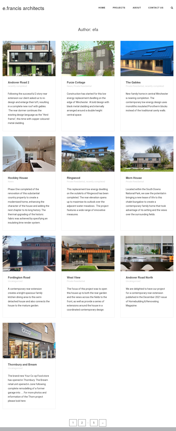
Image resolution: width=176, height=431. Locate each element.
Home (101, 7)
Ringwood (73, 178)
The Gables (133, 82)
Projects (119, 7)
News (70, 86)
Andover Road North (139, 277)
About (137, 7)
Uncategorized (15, 281)
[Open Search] (171, 8)
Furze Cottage (76, 82)
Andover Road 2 (18, 82)
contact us (155, 7)
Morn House (134, 178)
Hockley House (18, 178)
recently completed (17, 86)
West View (73, 277)
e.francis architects (23, 7)
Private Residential (83, 86)
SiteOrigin (104, 429)
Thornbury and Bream (22, 364)
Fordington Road (19, 277)
